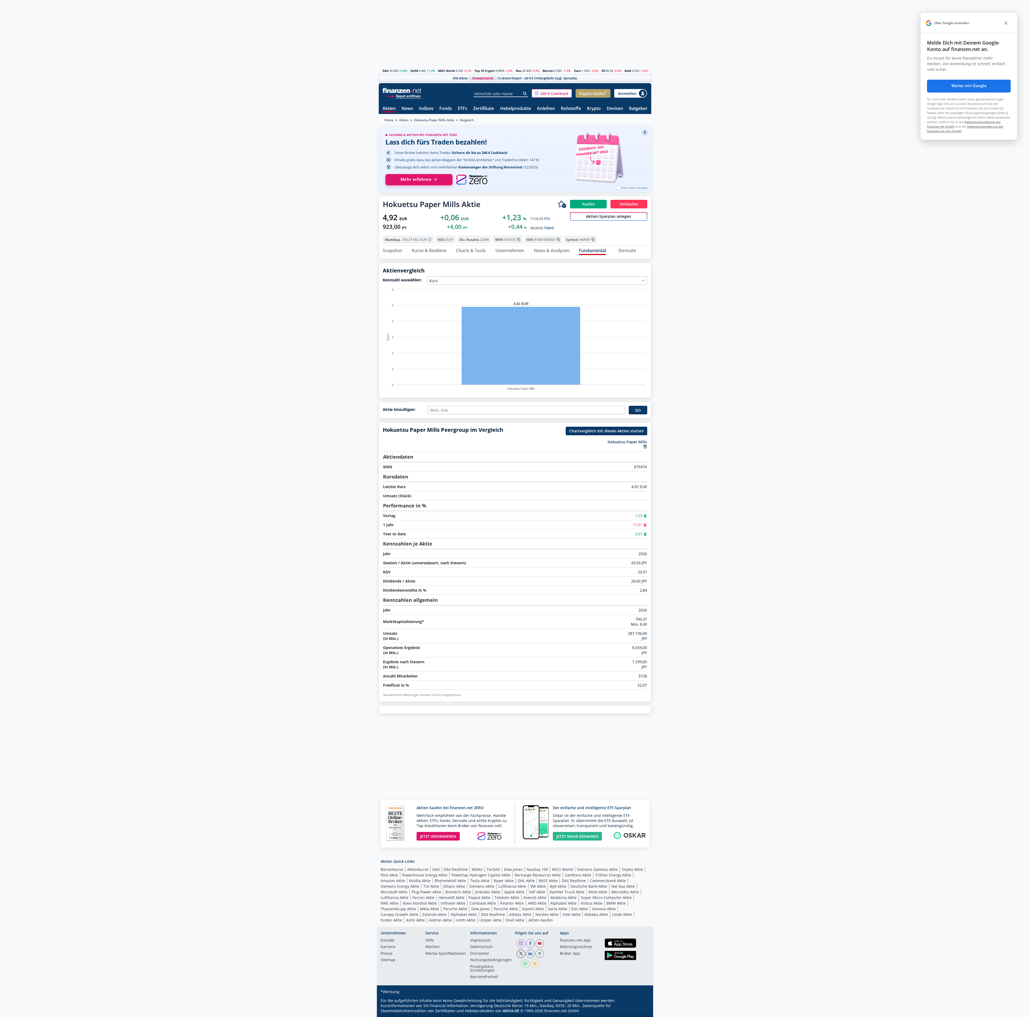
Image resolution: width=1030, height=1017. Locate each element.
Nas (518, 70)
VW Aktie (538, 886)
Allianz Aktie (454, 886)
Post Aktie (389, 875)
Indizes (426, 108)
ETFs (462, 108)
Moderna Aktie (563, 897)
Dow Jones (513, 869)
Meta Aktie (429, 908)
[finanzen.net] (401, 90)
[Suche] (525, 94)
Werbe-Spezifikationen (445, 954)
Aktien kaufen (540, 920)
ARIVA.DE (511, 1010)
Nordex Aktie (546, 914)
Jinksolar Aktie (487, 891)
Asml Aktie (415, 920)
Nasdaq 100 (537, 869)
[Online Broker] (402, 96)
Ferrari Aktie (424, 897)
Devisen (615, 108)
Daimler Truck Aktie (566, 891)
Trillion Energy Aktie (613, 875)
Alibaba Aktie (596, 914)
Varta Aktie (557, 908)
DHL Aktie (526, 880)
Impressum (480, 940)
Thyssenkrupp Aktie (398, 908)
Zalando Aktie (434, 914)
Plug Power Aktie (426, 891)
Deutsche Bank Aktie (589, 886)
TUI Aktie (431, 886)
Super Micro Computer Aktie (606, 897)
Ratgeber (638, 108)
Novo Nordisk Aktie (420, 903)
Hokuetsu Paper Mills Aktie (434, 120)
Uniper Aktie (490, 920)
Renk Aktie (597, 891)
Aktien (389, 108)
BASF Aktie (548, 880)
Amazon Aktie (393, 880)
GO (638, 410)
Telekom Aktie (506, 897)
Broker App (570, 954)
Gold (627, 70)
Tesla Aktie (480, 880)
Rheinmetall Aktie (450, 880)
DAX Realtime (456, 869)
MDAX (477, 869)
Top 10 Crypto (484, 70)
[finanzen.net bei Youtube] (539, 943)
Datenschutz (481, 947)
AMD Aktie (537, 903)
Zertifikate (483, 108)
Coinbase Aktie (482, 903)
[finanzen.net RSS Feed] (535, 964)
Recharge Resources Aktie (537, 875)
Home (388, 120)
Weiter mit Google (968, 85)
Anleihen (546, 108)
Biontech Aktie (458, 891)
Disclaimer (479, 954)
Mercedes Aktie (625, 891)
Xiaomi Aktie (533, 908)
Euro (577, 70)
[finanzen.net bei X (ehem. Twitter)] (521, 953)
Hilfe (429, 940)
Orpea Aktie (632, 869)
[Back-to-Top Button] (640, 1011)
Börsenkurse (392, 869)
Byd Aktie (558, 886)
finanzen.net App (575, 940)
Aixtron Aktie (440, 920)
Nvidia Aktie (420, 880)
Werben (432, 947)
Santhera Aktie (578, 875)
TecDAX (493, 869)
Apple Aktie (514, 891)
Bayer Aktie (504, 880)
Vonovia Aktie (604, 908)
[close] (1006, 23)
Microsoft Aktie (394, 891)
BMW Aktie (616, 903)
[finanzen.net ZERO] (472, 179)
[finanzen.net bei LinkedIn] (530, 953)
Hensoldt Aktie (452, 897)
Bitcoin (548, 70)
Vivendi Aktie (534, 897)
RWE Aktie (390, 903)
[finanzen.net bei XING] (539, 953)
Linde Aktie (622, 914)
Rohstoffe (571, 108)
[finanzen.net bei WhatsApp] (525, 964)
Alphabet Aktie (563, 903)
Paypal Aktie (479, 897)
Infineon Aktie (453, 903)
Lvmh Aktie (465, 920)
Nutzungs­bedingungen (491, 960)
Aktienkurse (417, 869)
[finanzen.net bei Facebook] (530, 943)
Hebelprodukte (515, 108)
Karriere (388, 947)
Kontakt (387, 940)
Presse (386, 954)
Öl (603, 70)
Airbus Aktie (591, 903)
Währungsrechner (576, 947)
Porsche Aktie (455, 908)
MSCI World (446, 70)
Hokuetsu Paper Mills (627, 441)
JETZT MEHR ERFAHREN (577, 836)
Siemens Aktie (481, 886)
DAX (385, 70)
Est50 (414, 70)
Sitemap (388, 960)
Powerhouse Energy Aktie (424, 875)
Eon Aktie (579, 908)
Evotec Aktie (391, 920)
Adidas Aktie (520, 914)
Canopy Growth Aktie (399, 914)
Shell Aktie (515, 920)
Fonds (445, 108)
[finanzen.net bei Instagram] (521, 943)
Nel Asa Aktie (623, 886)
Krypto (594, 108)
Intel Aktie (571, 914)
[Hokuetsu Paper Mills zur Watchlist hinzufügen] (562, 204)
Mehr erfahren (415, 179)
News (407, 108)
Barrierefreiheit (484, 977)
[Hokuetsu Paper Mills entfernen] (645, 446)
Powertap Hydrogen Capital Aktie (480, 875)
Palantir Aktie (512, 903)
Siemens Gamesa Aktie (597, 869)
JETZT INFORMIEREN (438, 836)
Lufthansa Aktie (512, 886)
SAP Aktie (537, 891)
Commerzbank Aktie (608, 880)
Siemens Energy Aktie (400, 886)
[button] (552, 93)
